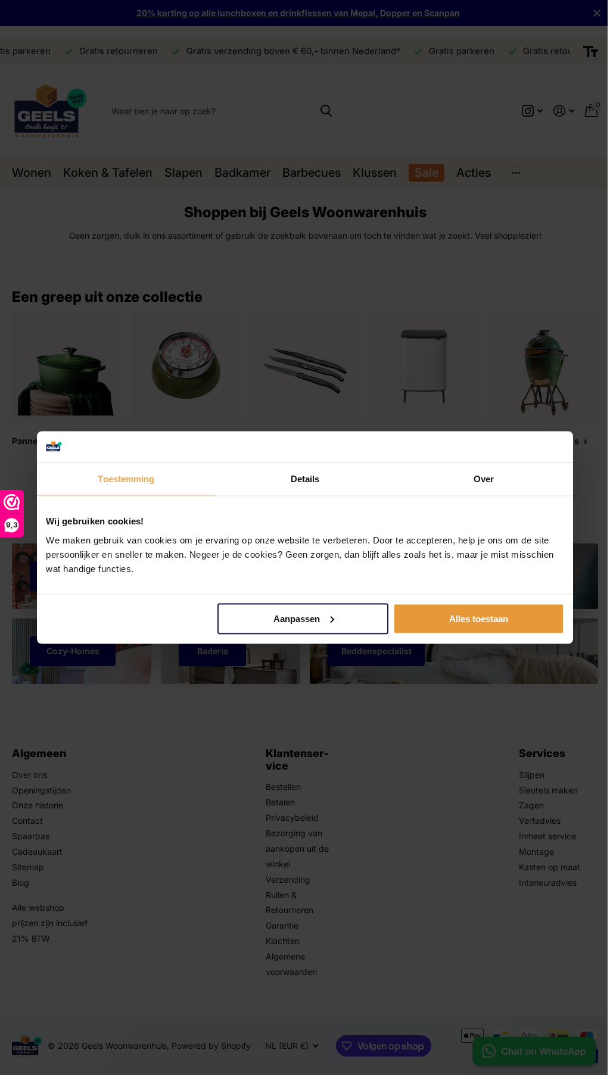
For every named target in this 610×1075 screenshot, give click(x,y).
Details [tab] (305, 479)
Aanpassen (296, 619)
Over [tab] (484, 479)
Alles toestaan (478, 619)
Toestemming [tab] (126, 479)
